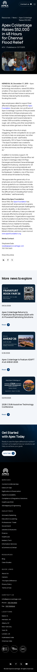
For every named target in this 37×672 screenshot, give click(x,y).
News (15, 18)
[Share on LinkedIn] (3, 260)
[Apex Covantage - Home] (10, 4)
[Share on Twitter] (12, 260)
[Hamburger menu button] (35, 4)
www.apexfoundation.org (11, 233)
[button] (26, 4)
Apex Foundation (20, 201)
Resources (6, 18)
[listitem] (14, 484)
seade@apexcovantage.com (13, 246)
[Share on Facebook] (7, 260)
